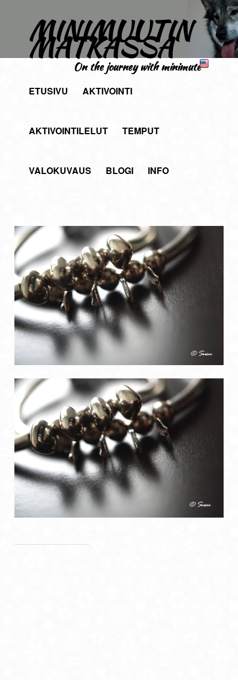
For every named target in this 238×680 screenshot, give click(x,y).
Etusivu (48, 91)
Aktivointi (107, 91)
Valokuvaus (60, 170)
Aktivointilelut (68, 130)
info (158, 170)
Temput (140, 130)
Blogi (119, 170)
